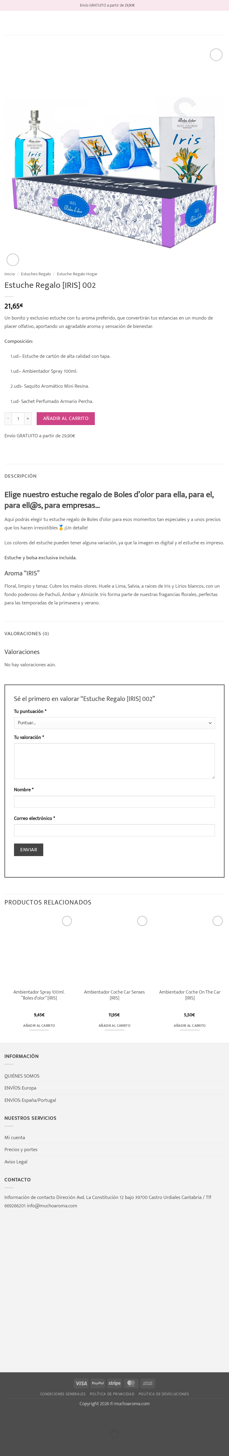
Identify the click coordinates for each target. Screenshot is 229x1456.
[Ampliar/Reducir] (6, 1418)
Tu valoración (29, 737)
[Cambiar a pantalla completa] (25, 1418)
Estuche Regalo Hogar (77, 274)
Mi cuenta (14, 1137)
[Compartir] (44, 1418)
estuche (57, 519)
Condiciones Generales (63, 1394)
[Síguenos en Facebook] (140, 5)
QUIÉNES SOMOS (21, 1076)
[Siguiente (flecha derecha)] (25, 1445)
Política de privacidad (112, 1394)
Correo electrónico (34, 818)
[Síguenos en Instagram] (146, 5)
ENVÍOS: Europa (20, 1088)
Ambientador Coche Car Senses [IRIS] (114, 995)
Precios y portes (21, 1149)
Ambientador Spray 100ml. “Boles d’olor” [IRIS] (39, 995)
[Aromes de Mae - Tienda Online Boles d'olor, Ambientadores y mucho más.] (114, 23)
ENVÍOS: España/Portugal (30, 1100)
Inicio (9, 274)
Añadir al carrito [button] (39, 1026)
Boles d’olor (99, 519)
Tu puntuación (30, 711)
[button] (8, 23)
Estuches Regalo (36, 274)
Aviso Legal (15, 1161)
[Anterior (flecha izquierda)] (6, 1445)
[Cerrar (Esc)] (62, 1418)
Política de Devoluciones (164, 1394)
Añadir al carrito (66, 418)
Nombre (23, 790)
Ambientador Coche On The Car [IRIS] (190, 995)
